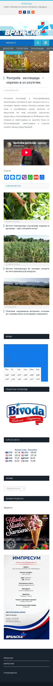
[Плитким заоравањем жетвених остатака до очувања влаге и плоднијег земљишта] (26, 293)
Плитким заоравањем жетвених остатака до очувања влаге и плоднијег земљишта (27, 312)
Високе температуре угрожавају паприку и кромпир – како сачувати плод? (27, 227)
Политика (22, 48)
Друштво (8, 48)
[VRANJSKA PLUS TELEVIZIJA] (26, 28)
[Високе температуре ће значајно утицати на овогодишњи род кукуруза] (26, 250)
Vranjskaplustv (10, 672)
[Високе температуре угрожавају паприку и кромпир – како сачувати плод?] (26, 207)
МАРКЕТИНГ (9, 663)
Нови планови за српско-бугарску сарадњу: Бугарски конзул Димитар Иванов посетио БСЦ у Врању (27, 6)
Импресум (8, 657)
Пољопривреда (13, 52)
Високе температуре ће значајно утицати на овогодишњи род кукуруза (27, 270)
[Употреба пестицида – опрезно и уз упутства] (26, 62)
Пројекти (8, 507)
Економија (37, 48)
